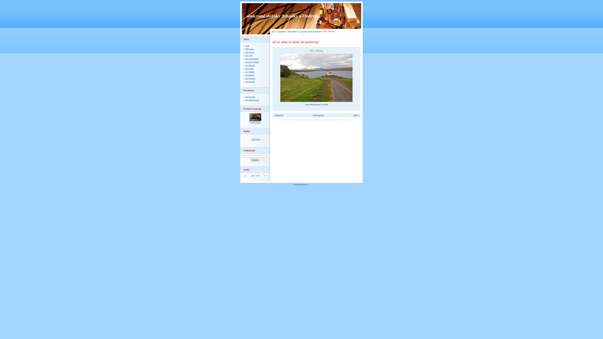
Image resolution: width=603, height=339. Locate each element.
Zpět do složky (318, 115)
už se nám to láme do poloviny (309, 31)
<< (245, 176)
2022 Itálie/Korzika (252, 100)
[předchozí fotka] (277, 78)
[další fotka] (355, 78)
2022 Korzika (250, 82)
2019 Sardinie (250, 78)
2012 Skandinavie (251, 59)
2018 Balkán (249, 75)
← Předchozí (278, 115)
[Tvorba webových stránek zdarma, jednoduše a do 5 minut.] (309, 185)
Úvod (274, 31)
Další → (356, 115)
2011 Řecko (249, 52)
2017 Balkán (249, 72)
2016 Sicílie (249, 69)
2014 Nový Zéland (252, 62)
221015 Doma (255, 123)
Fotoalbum (282, 31)
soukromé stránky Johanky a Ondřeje (282, 16)
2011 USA (249, 55)
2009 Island (292, 31)
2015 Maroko (250, 65)
